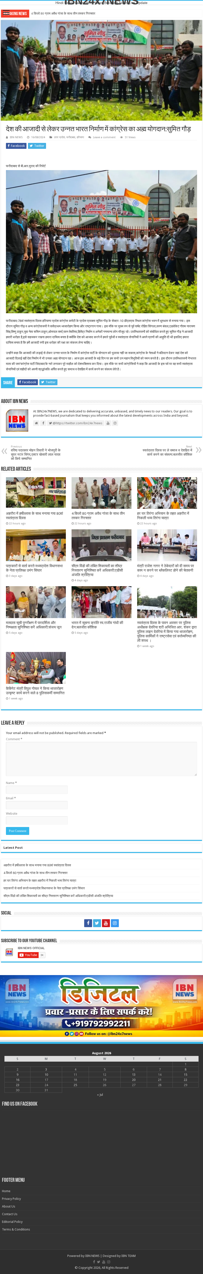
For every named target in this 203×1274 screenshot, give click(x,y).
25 (75, 1085)
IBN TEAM (128, 1256)
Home (6, 1191)
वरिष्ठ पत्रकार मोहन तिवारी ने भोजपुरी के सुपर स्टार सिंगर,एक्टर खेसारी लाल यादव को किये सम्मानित (35, 453)
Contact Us (9, 1214)
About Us (8, 1206)
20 (133, 1080)
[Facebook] (88, 923)
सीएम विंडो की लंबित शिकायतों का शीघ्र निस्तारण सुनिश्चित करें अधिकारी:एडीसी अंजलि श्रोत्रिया (97, 570)
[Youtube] (106, 923)
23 (17, 1085)
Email (11, 798)
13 (133, 1074)
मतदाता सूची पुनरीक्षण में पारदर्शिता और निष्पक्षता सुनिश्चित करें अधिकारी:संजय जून (34, 625)
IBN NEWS (16, 137)
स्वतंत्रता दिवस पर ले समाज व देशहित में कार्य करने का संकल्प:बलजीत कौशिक (167, 450)
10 (46, 1074)
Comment (14, 739)
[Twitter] (97, 923)
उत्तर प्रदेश (59, 137)
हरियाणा (80, 137)
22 (185, 1080)
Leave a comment (104, 137)
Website (11, 813)
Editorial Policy (12, 1222)
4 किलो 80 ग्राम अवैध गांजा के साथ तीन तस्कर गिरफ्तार (35, 873)
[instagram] (115, 923)
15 (185, 1074)
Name (11, 783)
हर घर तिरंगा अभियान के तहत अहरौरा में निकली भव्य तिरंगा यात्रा (67, 13)
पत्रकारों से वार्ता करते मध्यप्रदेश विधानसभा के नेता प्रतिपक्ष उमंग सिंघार (34, 568)
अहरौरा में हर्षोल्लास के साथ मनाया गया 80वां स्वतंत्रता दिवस (37, 865)
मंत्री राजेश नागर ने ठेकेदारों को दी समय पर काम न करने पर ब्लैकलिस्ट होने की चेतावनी (165, 568)
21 (159, 1080)
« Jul (100, 1094)
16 (17, 1080)
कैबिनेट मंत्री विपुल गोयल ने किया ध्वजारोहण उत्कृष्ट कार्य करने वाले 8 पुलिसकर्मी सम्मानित (35, 690)
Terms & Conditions (16, 1229)
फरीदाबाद (70, 137)
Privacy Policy (11, 1199)
